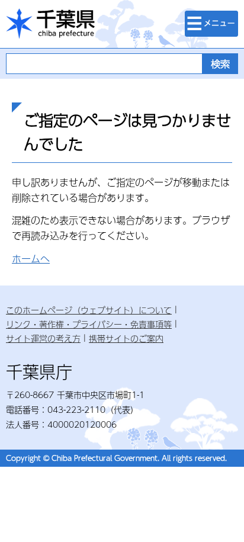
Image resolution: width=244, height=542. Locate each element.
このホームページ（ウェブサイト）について (89, 309)
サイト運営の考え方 (43, 338)
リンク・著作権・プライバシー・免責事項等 (89, 324)
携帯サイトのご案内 (126, 338)
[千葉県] (50, 24)
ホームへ (31, 258)
